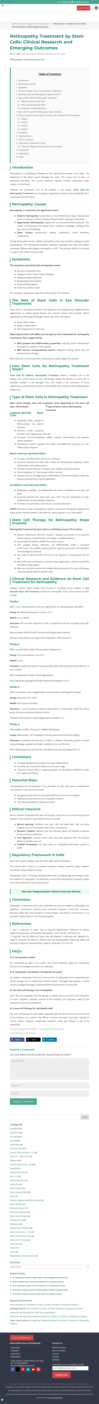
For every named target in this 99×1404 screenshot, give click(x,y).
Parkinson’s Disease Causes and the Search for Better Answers (37, 1294)
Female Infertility (17, 1172)
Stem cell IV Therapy (18, 1240)
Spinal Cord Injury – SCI (20, 1232)
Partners (56, 1360)
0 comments (60, 54)
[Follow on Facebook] (13, 1369)
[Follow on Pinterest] (23, 1369)
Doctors (55, 1354)
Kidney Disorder (17, 1180)
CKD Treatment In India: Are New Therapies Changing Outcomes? (50, 1304)
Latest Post (14, 1184)
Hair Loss (14, 1176)
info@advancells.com (25, 1366)
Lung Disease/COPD (18, 1192)
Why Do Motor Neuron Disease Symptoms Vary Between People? (38, 1282)
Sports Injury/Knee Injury (21, 1236)
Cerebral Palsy (16, 1148)
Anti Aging (14, 1136)
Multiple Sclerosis (17, 1208)
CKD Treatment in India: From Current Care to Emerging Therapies (39, 1286)
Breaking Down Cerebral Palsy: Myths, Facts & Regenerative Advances (40, 1277)
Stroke (12, 1248)
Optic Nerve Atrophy (19, 1216)
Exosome (14, 1168)
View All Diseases (21, 1338)
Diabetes (14, 1160)
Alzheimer (14, 1132)
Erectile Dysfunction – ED (20, 1164)
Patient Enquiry (59, 1347)
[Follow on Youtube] (33, 1369)
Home (13, 23)
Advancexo (15, 1354)
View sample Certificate (55, 1397)
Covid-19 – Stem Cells (19, 1156)
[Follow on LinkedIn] (28, 1369)
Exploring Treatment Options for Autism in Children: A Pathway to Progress (54, 1316)
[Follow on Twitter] (18, 1369)
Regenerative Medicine (20, 1228)
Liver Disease (15, 1188)
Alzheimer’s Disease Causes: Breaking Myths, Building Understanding (40, 1290)
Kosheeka (15, 1351)
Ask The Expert (58, 1351)
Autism (13, 1140)
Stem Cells (14, 1244)
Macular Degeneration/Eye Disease (34, 23)
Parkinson (14, 1224)
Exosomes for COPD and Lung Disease (38, 1312)
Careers (55, 1357)
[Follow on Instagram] (38, 1369)
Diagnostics (16, 1357)
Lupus (12, 1196)
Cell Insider (15, 1144)
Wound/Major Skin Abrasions (22, 1256)
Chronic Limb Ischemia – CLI (22, 1152)
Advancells (14, 1304)
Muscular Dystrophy (18, 1212)
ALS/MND (14, 1128)
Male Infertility (16, 1204)
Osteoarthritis (16, 1220)
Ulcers (12, 1252)
